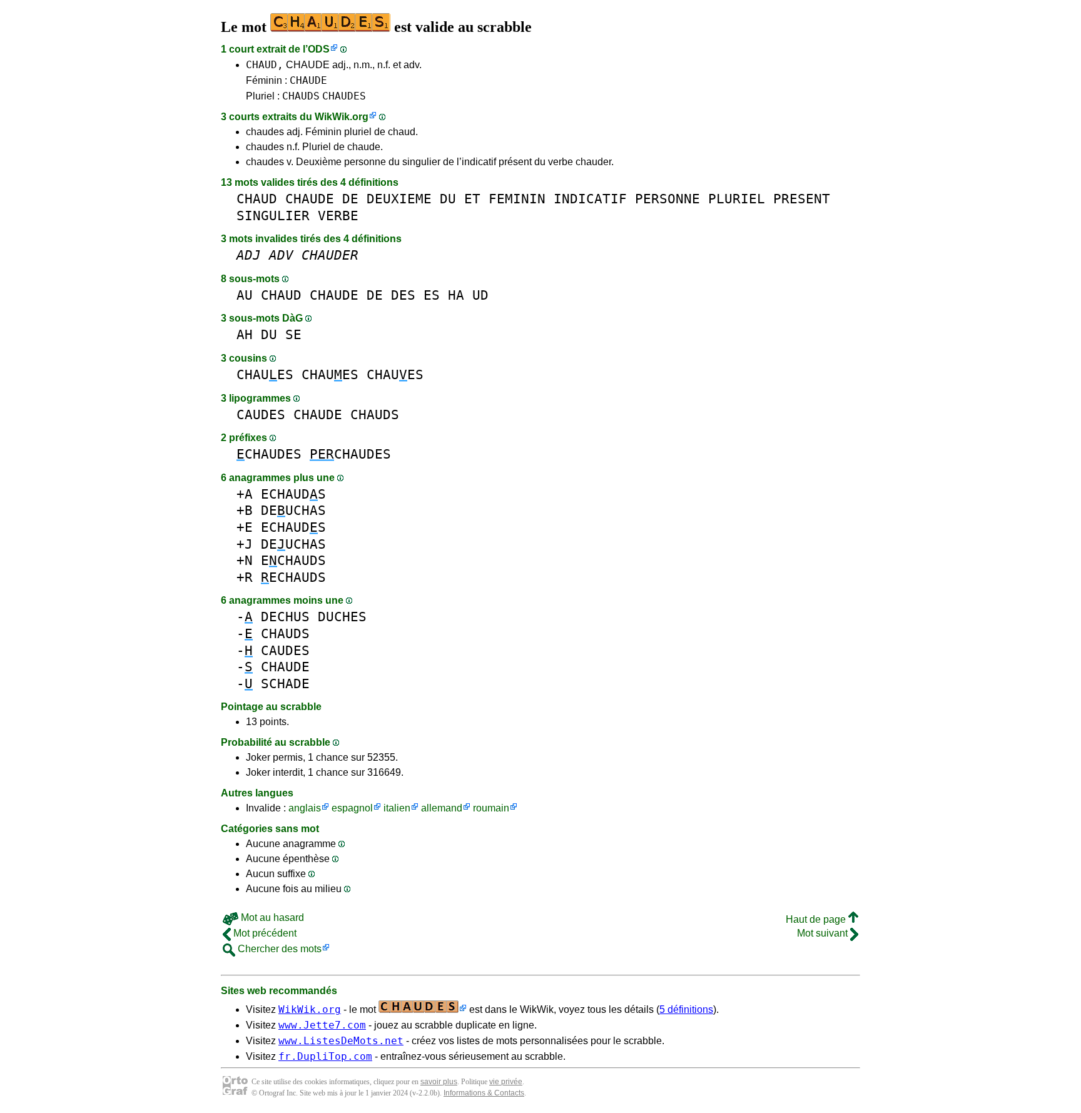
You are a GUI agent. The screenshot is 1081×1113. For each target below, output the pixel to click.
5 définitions (686, 1009)
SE (293, 334)
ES (432, 295)
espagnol (352, 808)
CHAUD (256, 198)
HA (456, 295)
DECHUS (285, 616)
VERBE (338, 215)
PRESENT (801, 198)
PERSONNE (667, 198)
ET (472, 198)
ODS (319, 49)
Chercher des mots (278, 948)
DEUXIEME (399, 198)
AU (244, 295)
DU (448, 198)
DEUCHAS (293, 510)
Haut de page (817, 919)
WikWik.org (341, 116)
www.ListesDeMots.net (340, 1041)
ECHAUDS (293, 494)
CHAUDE (308, 80)
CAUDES (260, 414)
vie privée (505, 1081)
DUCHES (342, 616)
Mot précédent (264, 933)
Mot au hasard (271, 917)
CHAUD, (264, 65)
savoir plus (438, 1081)
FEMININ (517, 198)
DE (350, 198)
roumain (491, 808)
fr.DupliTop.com (325, 1056)
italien (396, 808)
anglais (304, 808)
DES (403, 295)
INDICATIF (590, 198)
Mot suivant (823, 933)
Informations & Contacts (484, 1093)
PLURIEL (736, 198)
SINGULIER (273, 215)
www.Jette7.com (322, 1025)
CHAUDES (344, 96)
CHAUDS (301, 96)
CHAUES (264, 374)
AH (244, 334)
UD (480, 295)
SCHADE (285, 683)
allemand (441, 808)
